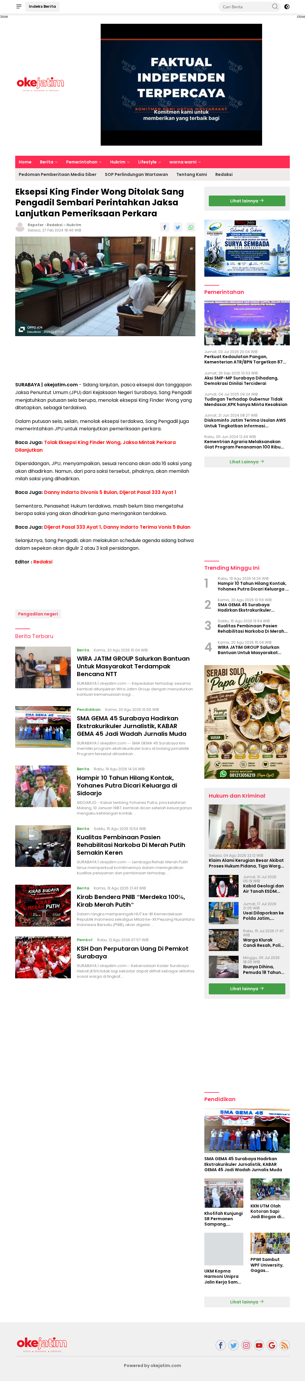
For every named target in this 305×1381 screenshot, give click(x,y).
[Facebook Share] (164, 227)
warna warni (183, 162)
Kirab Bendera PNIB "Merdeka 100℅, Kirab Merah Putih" (131, 901)
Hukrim (117, 162)
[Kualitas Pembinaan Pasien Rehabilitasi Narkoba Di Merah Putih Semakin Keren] (43, 850)
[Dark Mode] (287, 7)
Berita (46, 162)
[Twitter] (233, 1345)
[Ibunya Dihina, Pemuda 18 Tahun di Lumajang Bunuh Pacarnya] (224, 967)
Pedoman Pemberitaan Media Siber (58, 174)
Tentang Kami (191, 174)
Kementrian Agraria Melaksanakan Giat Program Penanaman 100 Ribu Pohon (242, 444)
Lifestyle (147, 162)
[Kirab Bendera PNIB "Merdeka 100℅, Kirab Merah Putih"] (43, 906)
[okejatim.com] (42, 1345)
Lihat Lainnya (244, 462)
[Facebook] (221, 1345)
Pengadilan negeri (38, 614)
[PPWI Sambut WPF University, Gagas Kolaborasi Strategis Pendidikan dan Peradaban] (270, 1243)
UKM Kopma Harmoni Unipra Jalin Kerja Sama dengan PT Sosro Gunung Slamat (222, 1276)
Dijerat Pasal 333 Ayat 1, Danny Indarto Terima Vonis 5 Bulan (117, 527)
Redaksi (224, 174)
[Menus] (18, 7)
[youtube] (259, 1345)
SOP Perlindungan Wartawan (136, 174)
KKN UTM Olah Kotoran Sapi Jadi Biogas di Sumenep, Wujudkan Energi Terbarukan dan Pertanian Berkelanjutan (268, 1211)
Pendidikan (89, 709)
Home (25, 162)
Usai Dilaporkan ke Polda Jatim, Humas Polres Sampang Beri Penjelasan (263, 915)
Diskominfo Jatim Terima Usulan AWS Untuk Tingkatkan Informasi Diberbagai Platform (245, 423)
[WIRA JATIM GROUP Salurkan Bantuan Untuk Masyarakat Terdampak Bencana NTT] (43, 672)
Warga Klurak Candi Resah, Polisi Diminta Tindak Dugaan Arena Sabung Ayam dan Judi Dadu (263, 942)
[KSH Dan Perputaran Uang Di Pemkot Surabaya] (43, 957)
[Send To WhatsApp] (190, 227)
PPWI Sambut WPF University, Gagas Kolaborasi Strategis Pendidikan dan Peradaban (267, 1265)
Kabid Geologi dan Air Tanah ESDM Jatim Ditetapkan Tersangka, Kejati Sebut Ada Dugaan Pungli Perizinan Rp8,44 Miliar (263, 888)
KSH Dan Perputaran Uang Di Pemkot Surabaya (133, 952)
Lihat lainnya (244, 201)
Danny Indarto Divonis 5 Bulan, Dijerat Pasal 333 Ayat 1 (110, 492)
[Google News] (272, 1345)
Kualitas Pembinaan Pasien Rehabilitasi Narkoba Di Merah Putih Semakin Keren (131, 845)
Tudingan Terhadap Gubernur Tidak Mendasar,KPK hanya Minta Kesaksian (245, 401)
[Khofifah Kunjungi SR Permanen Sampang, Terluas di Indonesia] (224, 1193)
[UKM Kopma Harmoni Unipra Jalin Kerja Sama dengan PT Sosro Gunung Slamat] (224, 1249)
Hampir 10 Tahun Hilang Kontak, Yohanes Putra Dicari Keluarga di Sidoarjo (127, 785)
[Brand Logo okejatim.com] (40, 84)
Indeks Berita (42, 6)
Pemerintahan (81, 162)
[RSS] (285, 1345)
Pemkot (85, 940)
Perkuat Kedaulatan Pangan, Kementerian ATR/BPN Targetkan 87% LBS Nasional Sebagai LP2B (245, 359)
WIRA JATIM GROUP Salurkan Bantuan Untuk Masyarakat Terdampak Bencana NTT (133, 666)
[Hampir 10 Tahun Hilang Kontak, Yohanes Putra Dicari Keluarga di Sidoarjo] (43, 791)
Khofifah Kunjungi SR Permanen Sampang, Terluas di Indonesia (223, 1219)
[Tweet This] (177, 227)
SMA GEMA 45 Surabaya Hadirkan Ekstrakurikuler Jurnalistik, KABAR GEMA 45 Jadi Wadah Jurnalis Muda (131, 726)
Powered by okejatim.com (152, 1366)
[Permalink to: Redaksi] (20, 227)
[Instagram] (246, 1345)
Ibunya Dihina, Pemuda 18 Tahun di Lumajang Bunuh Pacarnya (263, 969)
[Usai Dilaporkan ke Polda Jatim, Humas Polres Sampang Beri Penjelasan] (224, 913)
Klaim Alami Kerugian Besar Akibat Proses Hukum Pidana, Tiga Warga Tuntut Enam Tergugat (246, 863)
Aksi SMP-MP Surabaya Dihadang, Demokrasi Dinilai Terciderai (241, 380)
